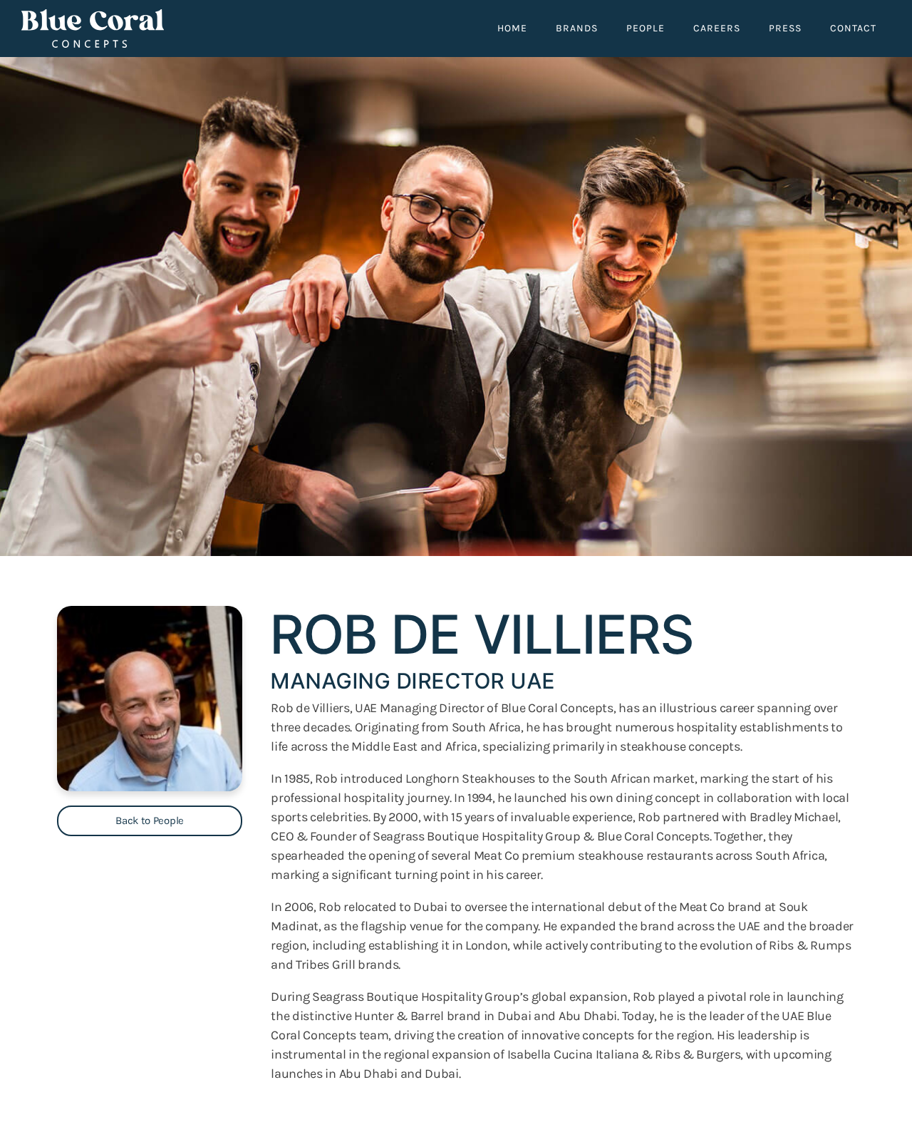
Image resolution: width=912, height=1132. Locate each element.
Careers (716, 28)
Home (512, 28)
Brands (577, 28)
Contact (853, 28)
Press (785, 28)
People (645, 28)
